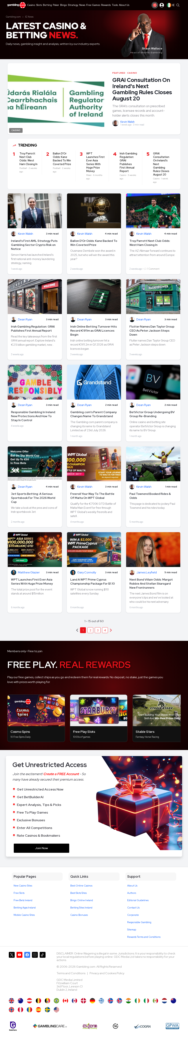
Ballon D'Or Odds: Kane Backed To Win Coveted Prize (93, 243)
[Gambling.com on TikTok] (43, 973)
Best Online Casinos (81, 885)
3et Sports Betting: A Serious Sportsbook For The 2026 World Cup (33, 498)
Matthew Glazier (29, 572)
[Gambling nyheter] (11, 1009)
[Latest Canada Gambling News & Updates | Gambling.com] (65, 1000)
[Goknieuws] (38, 1000)
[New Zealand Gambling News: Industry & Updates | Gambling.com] (173, 1000)
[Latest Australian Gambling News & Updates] (20, 1000)
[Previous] (110, 630)
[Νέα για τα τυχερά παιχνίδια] (101, 1000)
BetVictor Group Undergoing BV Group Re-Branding (152, 414)
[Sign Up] (154, 5)
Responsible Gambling (139, 922)
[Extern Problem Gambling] (90, 1026)
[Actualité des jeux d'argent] (47, 1000)
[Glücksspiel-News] (29, 1000)
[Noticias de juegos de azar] (155, 1000)
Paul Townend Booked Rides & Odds (150, 496)
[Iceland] (110, 1000)
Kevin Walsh (127, 121)
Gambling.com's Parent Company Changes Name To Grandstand (93, 414)
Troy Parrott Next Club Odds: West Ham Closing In (149, 243)
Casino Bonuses (79, 915)
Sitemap (131, 929)
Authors (131, 893)
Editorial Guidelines (138, 900)
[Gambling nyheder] (83, 1000)
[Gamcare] (13, 1026)
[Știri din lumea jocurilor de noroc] (29, 1009)
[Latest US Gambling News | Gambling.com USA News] (56, 1009)
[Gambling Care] (50, 1026)
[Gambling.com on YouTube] (19, 973)
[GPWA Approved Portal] (172, 1026)
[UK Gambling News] (11, 1000)
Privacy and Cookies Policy (107, 973)
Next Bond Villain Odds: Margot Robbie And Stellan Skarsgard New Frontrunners (151, 584)
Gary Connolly (86, 572)
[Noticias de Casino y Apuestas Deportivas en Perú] (20, 1009)
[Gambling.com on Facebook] (27, 973)
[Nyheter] (47, 1009)
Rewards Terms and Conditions (143, 937)
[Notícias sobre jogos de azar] (56, 1000)
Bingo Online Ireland (81, 900)
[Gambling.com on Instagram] (35, 973)
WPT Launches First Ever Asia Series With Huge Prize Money (32, 581)
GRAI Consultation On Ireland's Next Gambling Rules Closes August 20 (142, 89)
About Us (132, 885)
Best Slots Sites (78, 893)
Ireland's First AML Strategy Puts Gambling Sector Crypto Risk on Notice (34, 245)
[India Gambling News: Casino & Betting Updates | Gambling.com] (128, 1000)
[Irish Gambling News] (137, 1000)
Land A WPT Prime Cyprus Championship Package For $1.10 (92, 581)
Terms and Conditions (71, 973)
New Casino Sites (23, 885)
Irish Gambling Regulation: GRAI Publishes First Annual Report (33, 328)
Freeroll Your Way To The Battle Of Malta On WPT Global (92, 496)
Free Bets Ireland (23, 900)
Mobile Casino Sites (24, 915)
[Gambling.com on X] (12, 973)
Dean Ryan (25, 319)
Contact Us (133, 907)
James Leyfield (146, 572)
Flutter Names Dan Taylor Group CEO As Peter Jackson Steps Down (151, 331)
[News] (146, 1000)
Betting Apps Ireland (25, 907)
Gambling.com (13, 16)
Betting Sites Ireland (81, 907)
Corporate (133, 915)
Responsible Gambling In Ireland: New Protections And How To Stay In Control (33, 416)
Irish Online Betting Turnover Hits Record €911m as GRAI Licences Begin (93, 331)
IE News (29, 16)
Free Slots (19, 893)
